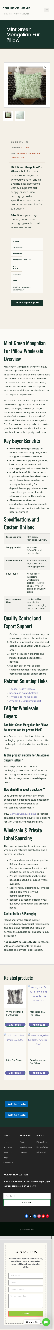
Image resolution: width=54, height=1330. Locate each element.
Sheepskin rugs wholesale (23, 693)
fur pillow (21, 153)
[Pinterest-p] (47, 1216)
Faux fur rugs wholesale (22, 689)
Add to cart (15, 1024)
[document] (27, 1282)
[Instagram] (39, 1216)
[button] (45, 66)
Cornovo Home (16, 8)
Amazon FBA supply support (25, 701)
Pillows (25, 148)
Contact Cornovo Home (23, 814)
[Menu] (46, 10)
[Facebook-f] (26, 1216)
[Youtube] (43, 1216)
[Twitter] (30, 1216)
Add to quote (17, 1104)
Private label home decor (23, 697)
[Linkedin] (35, 1216)
